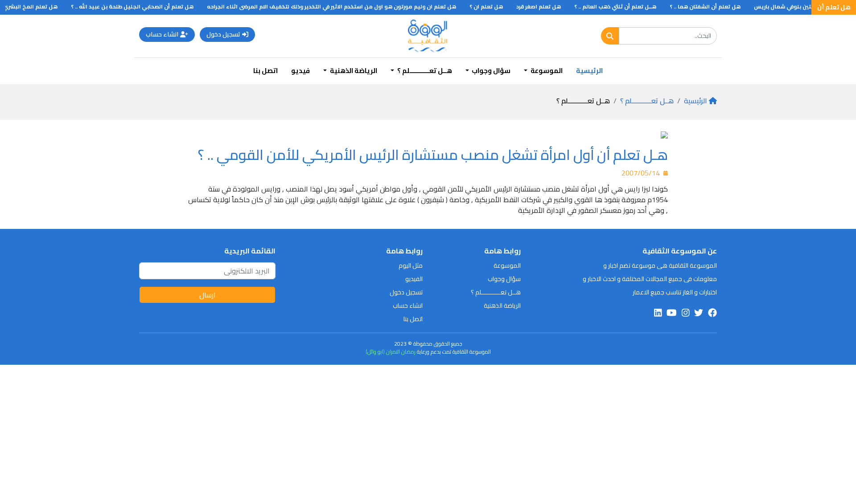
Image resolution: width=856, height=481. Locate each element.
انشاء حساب (162, 34)
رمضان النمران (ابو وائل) (391, 351)
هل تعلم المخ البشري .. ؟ (33, 6)
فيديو (300, 70)
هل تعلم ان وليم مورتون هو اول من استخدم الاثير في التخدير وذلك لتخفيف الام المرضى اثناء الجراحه (338, 6)
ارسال (207, 295)
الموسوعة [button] (546, 70)
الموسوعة (507, 265)
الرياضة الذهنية (502, 305)
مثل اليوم (411, 265)
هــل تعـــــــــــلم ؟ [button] (424, 70)
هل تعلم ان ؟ (493, 6)
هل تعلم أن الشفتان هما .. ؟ (711, 6)
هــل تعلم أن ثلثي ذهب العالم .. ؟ (622, 6)
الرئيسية (589, 70)
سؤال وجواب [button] (490, 70)
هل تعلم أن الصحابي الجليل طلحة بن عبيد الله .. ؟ (139, 6)
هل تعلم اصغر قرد (545, 6)
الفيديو (414, 279)
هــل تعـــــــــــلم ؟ (647, 100)
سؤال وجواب (504, 279)
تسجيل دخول (223, 34)
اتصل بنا (265, 70)
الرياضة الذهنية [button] (353, 70)
